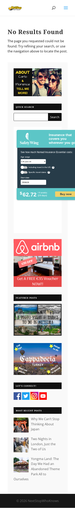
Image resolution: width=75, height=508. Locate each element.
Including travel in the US (39, 167)
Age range (25, 157)
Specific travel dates (37, 172)
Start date (25, 178)
